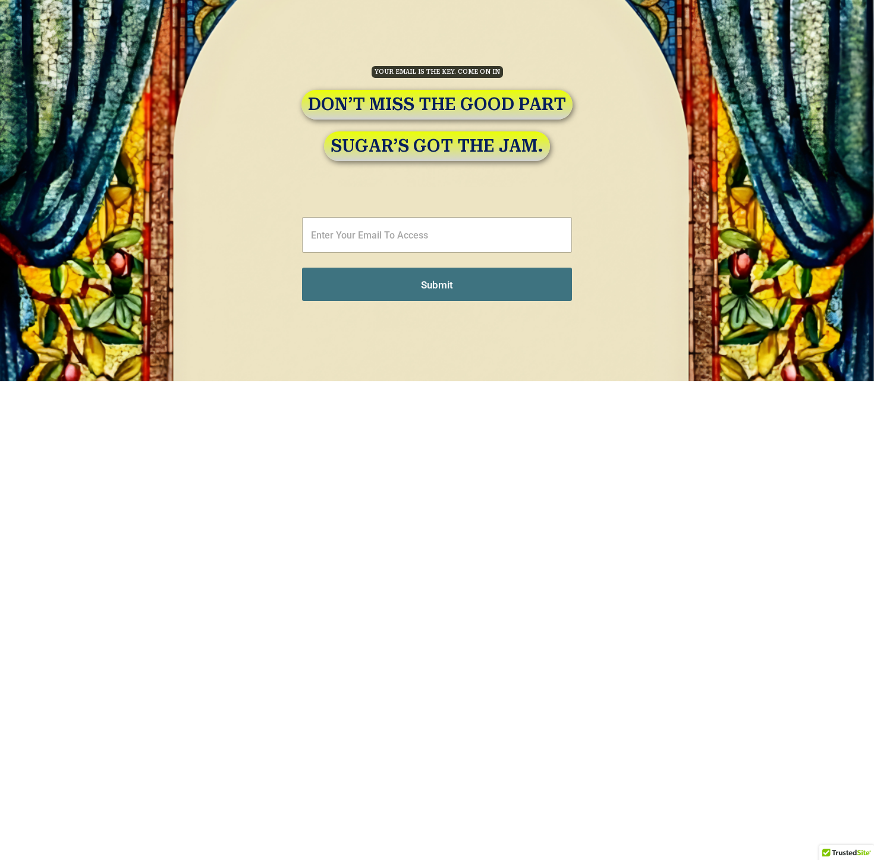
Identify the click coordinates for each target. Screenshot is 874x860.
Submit (437, 285)
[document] (437, 430)
